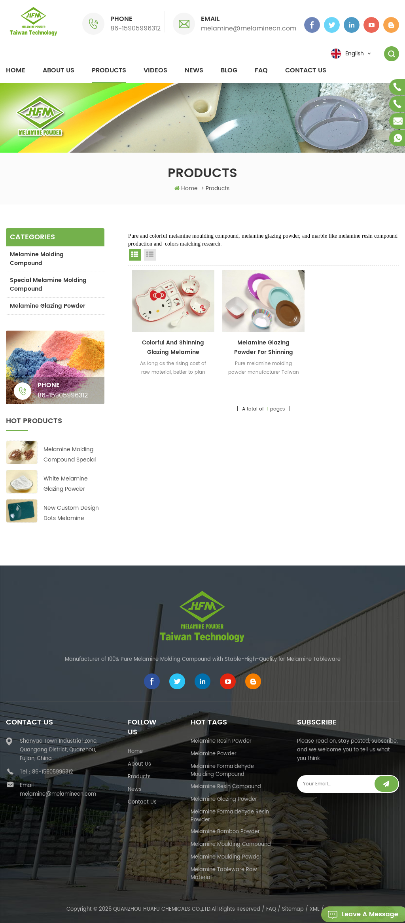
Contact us (305, 70)
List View (150, 255)
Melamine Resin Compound (226, 787)
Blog (229, 70)
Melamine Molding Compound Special (70, 454)
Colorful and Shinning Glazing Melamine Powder (173, 347)
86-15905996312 (135, 28)
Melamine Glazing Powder (47, 305)
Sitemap (293, 909)
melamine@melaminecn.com (248, 28)
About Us (139, 764)
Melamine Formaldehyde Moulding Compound (222, 770)
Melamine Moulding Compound (231, 844)
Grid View (135, 255)
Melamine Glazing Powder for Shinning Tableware (263, 347)
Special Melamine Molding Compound (48, 284)
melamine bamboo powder (225, 832)
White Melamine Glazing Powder (66, 484)
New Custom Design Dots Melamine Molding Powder (71, 513)
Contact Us (142, 802)
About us (58, 70)
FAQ (261, 70)
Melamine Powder (214, 754)
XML (315, 909)
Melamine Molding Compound (37, 259)
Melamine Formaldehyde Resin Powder (230, 816)
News (194, 70)
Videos (155, 70)
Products (109, 70)
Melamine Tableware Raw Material (224, 874)
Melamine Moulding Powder (226, 857)
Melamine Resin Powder (221, 741)
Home (15, 70)
